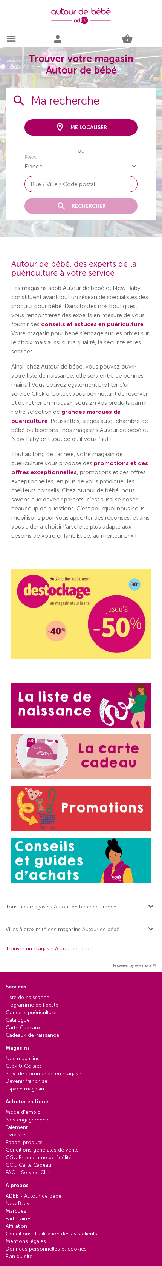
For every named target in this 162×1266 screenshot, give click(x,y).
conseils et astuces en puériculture (92, 324)
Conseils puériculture (31, 1012)
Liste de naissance (27, 997)
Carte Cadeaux (23, 1027)
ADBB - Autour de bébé (33, 1196)
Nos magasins (23, 1058)
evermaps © (145, 965)
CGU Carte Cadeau (28, 1165)
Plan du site (19, 1256)
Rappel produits (24, 1142)
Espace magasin (25, 1089)
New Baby (17, 1203)
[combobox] (81, 184)
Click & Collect (23, 1066)
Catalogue (18, 1020)
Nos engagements (28, 1119)
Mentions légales (26, 1241)
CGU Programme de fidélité (39, 1157)
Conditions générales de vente (42, 1150)
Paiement (17, 1127)
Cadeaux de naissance (32, 1035)
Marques (16, 1211)
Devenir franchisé (26, 1081)
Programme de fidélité (32, 1005)
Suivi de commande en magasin (44, 1073)
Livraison (16, 1135)
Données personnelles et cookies (46, 1249)
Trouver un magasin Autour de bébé (49, 948)
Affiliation (16, 1226)
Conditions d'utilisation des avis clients (51, 1234)
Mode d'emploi (24, 1112)
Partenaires (19, 1218)
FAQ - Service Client (30, 1172)
